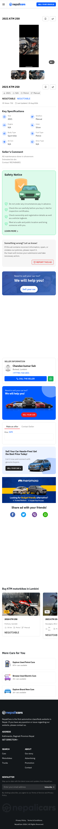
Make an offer (12, 426)
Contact (28, 767)
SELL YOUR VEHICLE (46, 4)
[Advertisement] (29, 326)
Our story (29, 753)
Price (6, 432)
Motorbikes (7, 758)
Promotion (29, 763)
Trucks (5, 763)
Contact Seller (28, 426)
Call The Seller (27, 379)
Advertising (30, 758)
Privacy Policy (21, 820)
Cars (4, 753)
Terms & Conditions (34, 820)
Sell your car (29, 289)
